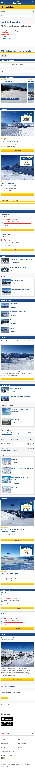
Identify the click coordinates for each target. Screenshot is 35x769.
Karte (4, 55)
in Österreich (14, 141)
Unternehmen (22, 743)
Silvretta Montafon (7, 593)
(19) (6, 36)
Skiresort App (5, 714)
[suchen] (32, 2)
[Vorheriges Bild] (2, 92)
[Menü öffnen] (2, 2)
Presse (3, 747)
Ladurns (3, 613)
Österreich (4, 216)
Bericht (17, 230)
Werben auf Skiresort (7, 751)
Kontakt (3, 740)
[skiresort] (17, 2)
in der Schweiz (12, 185)
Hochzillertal (5, 214)
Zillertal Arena (5, 234)
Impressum (4, 743)
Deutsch (7, 733)
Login (20, 747)
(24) (6, 38)
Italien (2, 615)
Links (20, 740)
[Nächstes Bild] (33, 92)
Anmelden (4, 698)
